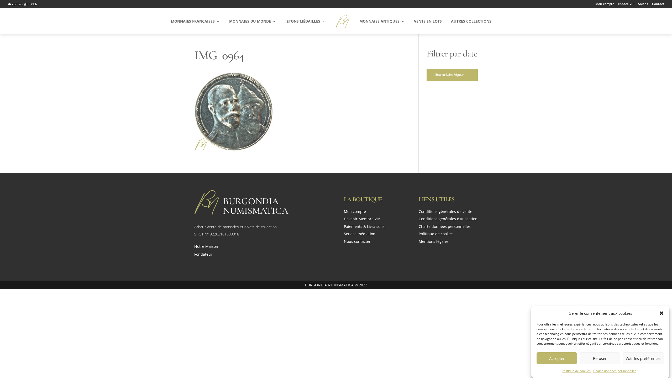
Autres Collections (471, 21)
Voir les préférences (643, 358)
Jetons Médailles (302, 21)
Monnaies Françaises (193, 21)
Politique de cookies (576, 370)
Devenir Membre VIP (362, 219)
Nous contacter (357, 242)
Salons (643, 4)
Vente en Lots (428, 21)
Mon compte (604, 4)
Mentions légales (434, 242)
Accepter (557, 358)
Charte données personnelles (614, 370)
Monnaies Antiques (379, 21)
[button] (661, 313)
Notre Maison (206, 247)
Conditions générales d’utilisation (448, 219)
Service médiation (359, 234)
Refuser (600, 358)
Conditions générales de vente (445, 212)
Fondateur (203, 255)
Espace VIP (626, 4)
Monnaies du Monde (250, 21)
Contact (658, 4)
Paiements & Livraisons (364, 227)
